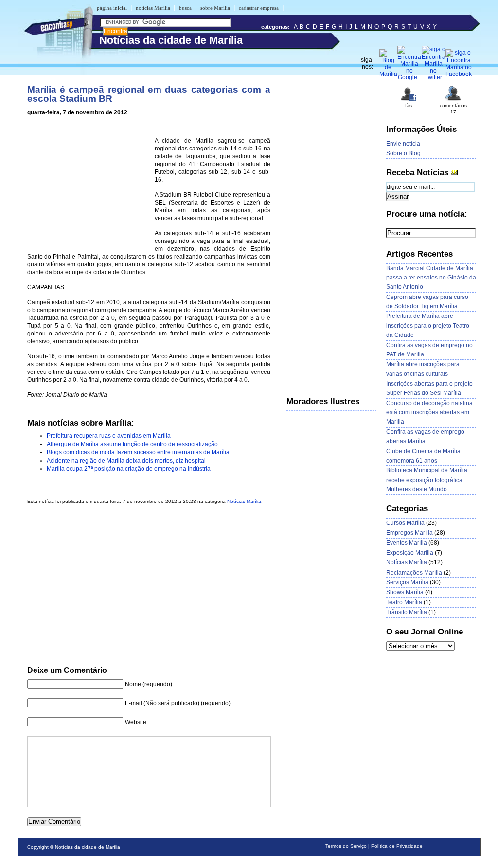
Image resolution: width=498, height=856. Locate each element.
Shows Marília (405, 592)
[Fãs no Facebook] (408, 100)
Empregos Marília (409, 532)
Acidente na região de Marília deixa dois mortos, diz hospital (126, 461)
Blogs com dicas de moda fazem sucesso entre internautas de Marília (138, 452)
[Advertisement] (89, 186)
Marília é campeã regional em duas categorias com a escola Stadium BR (148, 94)
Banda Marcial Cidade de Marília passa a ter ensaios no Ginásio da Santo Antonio (431, 278)
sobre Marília (215, 8)
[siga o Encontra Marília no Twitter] (433, 77)
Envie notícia (403, 143)
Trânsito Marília (406, 612)
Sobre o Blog (403, 153)
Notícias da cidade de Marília (87, 847)
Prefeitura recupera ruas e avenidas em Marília (109, 436)
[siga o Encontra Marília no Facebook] (458, 74)
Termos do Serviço (346, 846)
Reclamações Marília (414, 572)
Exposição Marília (409, 552)
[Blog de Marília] (388, 74)
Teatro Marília (404, 602)
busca (185, 8)
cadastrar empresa (259, 8)
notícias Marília (153, 8)
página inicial (112, 8)
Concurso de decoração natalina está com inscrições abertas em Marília (429, 413)
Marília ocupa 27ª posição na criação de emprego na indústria (129, 469)
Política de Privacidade (397, 846)
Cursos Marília (405, 523)
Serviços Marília (407, 582)
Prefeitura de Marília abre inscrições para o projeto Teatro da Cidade (427, 325)
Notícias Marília (244, 501)
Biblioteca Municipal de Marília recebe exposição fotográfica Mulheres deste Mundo (426, 480)
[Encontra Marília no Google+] (409, 77)
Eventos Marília (406, 543)
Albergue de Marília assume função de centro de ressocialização (132, 444)
